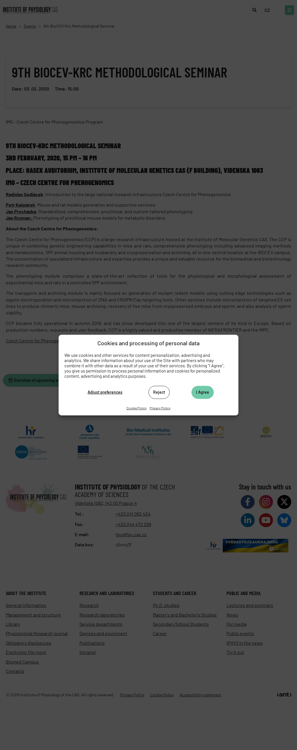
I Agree (202, 392)
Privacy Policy (160, 408)
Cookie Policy (136, 408)
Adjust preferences (105, 392)
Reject (159, 392)
